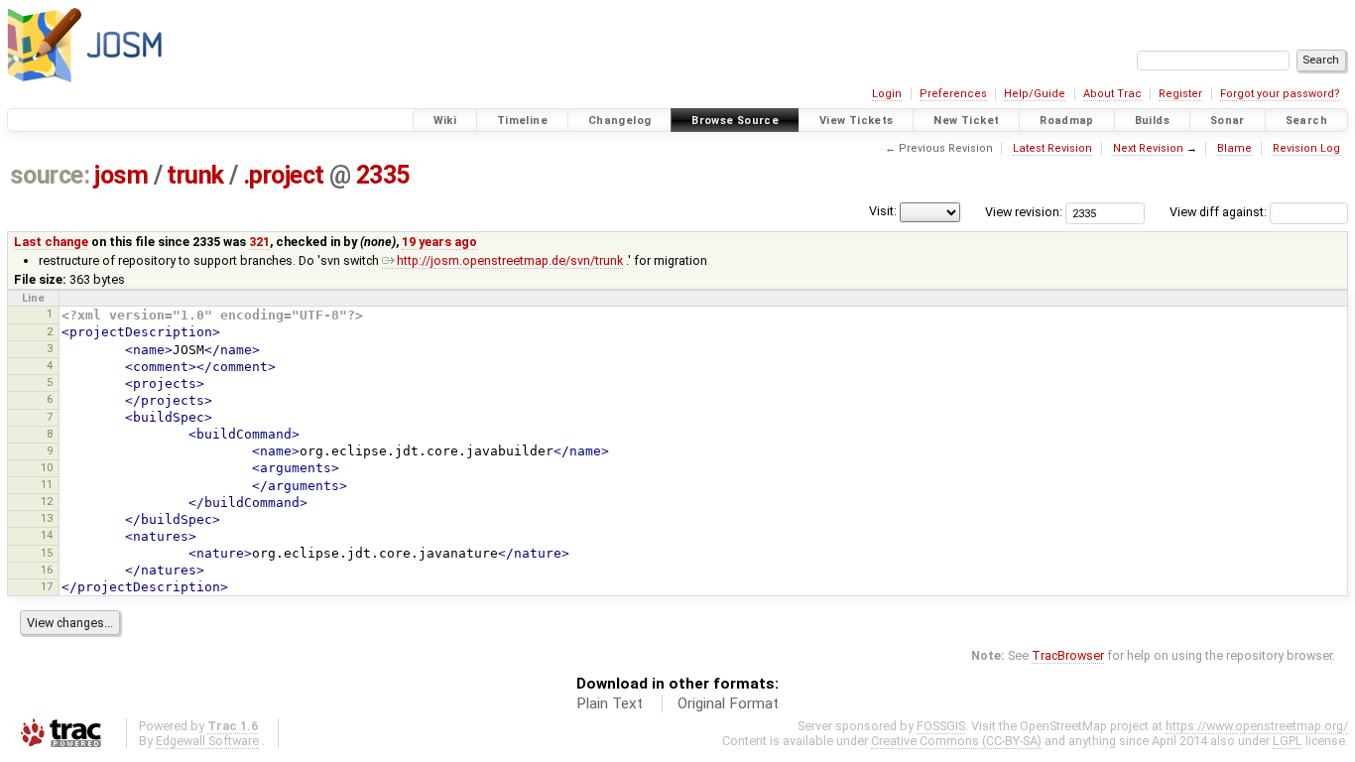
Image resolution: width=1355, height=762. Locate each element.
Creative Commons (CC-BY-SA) (956, 740)
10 (47, 467)
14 (47, 535)
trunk (195, 175)
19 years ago (439, 241)
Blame (1234, 148)
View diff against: (1220, 211)
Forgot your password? (1280, 93)
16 (47, 569)
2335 (383, 175)
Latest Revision (1052, 148)
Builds (1152, 120)
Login (887, 93)
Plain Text (609, 703)
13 (47, 518)
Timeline (522, 120)
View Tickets (856, 120)
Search (1306, 120)
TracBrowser (1068, 655)
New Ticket (966, 120)
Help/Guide (1034, 93)
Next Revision (1148, 148)
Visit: (883, 210)
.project (283, 175)
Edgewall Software (207, 740)
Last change (51, 241)
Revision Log (1306, 148)
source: (50, 175)
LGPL (1287, 740)
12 (47, 501)
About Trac (1112, 93)
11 (47, 484)
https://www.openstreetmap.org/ (1257, 725)
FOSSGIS (941, 725)
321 (259, 241)
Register (1180, 93)
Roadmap (1067, 120)
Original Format (728, 703)
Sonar (1227, 120)
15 (47, 553)
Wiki (445, 120)
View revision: (1023, 211)
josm (121, 175)
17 (47, 586)
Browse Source (735, 120)
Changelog (619, 120)
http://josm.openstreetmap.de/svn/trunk (510, 260)
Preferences (953, 93)
